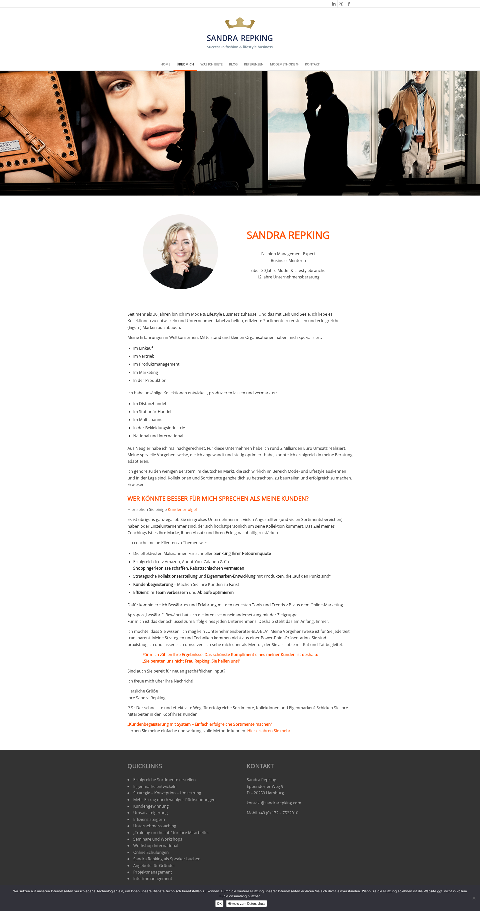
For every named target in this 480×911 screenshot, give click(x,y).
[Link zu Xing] (341, 3)
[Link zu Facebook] (348, 3)
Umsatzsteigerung (150, 812)
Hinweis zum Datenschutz (247, 904)
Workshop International (155, 845)
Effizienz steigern (149, 819)
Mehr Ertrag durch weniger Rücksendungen (174, 799)
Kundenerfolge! (182, 509)
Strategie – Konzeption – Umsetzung (167, 793)
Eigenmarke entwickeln (154, 786)
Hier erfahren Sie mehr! (269, 730)
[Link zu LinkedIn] (333, 3)
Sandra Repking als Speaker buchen (166, 859)
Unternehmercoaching (154, 826)
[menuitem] (165, 64)
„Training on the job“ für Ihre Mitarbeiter (171, 832)
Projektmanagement (152, 872)
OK (219, 904)
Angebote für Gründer (154, 865)
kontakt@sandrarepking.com (274, 803)
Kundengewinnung (151, 806)
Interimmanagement (152, 878)
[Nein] (473, 898)
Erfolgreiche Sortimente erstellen (165, 779)
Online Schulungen (151, 852)
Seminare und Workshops (157, 839)
